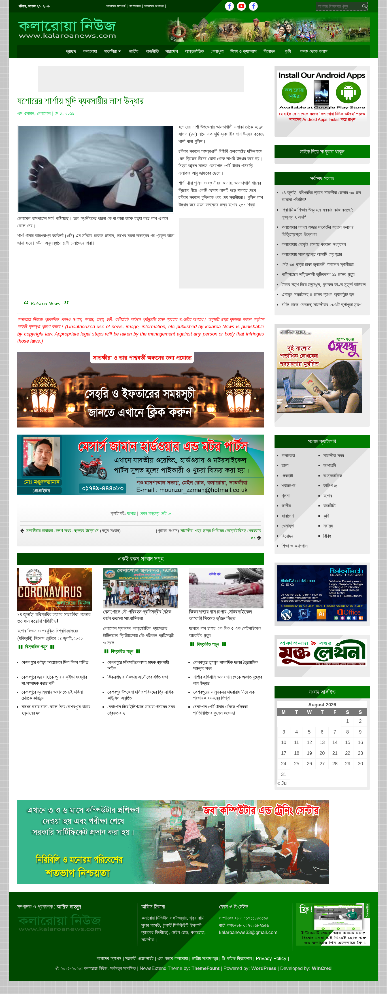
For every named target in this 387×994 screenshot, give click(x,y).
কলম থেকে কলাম (314, 51)
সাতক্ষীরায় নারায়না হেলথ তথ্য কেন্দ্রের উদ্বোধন (62, 530)
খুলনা (286, 496)
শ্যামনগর (288, 485)
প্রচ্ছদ (71, 51)
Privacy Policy (271, 958)
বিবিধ (327, 536)
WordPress (263, 968)
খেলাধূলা (217, 51)
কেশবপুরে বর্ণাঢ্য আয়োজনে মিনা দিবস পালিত (55, 662)
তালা (285, 465)
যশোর (131, 513)
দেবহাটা (287, 475)
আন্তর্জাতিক (194, 51)
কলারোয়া (90, 51)
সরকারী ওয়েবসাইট (139, 958)
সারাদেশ (171, 51)
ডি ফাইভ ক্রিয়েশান (237, 958)
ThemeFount (206, 968)
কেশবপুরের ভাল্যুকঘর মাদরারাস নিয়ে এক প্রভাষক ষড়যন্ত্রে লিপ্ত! (224, 695)
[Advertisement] (141, 79)
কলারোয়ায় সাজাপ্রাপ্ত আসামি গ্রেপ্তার (312, 254)
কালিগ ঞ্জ (330, 485)
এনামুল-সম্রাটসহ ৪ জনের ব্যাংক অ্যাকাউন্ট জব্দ (318, 294)
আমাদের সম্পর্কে (115, 6)
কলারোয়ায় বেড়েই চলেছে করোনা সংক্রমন (314, 244)
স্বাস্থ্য (328, 526)
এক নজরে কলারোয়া (173, 958)
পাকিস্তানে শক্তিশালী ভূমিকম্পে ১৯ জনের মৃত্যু (318, 274)
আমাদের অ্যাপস (154, 6)
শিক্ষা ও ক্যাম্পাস (243, 51)
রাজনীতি (152, 51)
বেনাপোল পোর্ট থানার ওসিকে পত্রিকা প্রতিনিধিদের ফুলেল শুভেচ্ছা (220, 709)
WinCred (321, 968)
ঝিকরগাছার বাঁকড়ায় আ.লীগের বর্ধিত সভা (137, 677)
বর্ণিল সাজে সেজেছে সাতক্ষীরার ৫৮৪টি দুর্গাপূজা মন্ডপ (321, 304)
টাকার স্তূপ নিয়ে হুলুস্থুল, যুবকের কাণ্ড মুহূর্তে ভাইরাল (324, 284)
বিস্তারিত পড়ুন (36, 646)
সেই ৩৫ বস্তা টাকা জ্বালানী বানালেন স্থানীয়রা (318, 264)
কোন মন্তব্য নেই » (155, 513)
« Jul (282, 783)
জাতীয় (133, 51)
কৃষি (288, 51)
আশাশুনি (329, 465)
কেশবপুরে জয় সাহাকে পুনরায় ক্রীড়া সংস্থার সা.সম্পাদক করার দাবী (54, 680)
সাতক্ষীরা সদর (333, 455)
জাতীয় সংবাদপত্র (205, 958)
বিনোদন (269, 51)
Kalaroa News (45, 303)
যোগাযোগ (135, 6)
